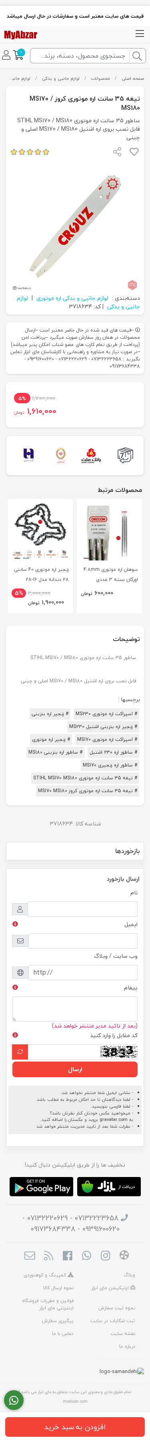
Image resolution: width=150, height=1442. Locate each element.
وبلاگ (129, 1275)
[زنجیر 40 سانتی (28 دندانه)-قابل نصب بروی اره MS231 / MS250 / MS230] (40, 531)
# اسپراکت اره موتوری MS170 (107, 739)
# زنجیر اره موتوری (51, 739)
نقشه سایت (123, 1333)
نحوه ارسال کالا (58, 1288)
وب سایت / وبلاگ (116, 956)
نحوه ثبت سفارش (116, 1308)
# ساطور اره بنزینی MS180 (55, 752)
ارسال (75, 1069)
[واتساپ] (14, 1400)
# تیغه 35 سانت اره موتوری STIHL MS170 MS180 (85, 778)
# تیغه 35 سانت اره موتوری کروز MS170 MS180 (87, 791)
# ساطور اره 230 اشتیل (113, 752)
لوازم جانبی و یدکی (61, 78)
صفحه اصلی (133, 78)
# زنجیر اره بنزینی (50, 714)
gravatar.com (114, 1119)
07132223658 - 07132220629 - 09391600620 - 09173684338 (71, 1223)
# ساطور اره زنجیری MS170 (110, 765)
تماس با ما (63, 1333)
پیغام (131, 988)
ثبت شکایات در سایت (112, 1321)
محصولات (100, 78)
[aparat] (124, 1256)
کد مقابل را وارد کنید (114, 1035)
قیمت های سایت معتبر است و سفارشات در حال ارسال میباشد (75, 16)
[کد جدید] (20, 1052)
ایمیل (131, 924)
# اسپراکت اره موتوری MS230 (106, 714)
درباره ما (127, 1346)
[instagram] (105, 1257)
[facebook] (67, 1257)
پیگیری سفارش (58, 1321)
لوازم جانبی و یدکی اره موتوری (72, 298)
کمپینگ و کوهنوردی (46, 1275)
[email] (29, 1257)
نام (134, 893)
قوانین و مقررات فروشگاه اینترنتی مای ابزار (48, 1304)
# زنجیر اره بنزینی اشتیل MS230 (103, 726)
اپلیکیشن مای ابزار (110, 1288)
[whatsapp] (86, 1257)
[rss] (48, 1257)
